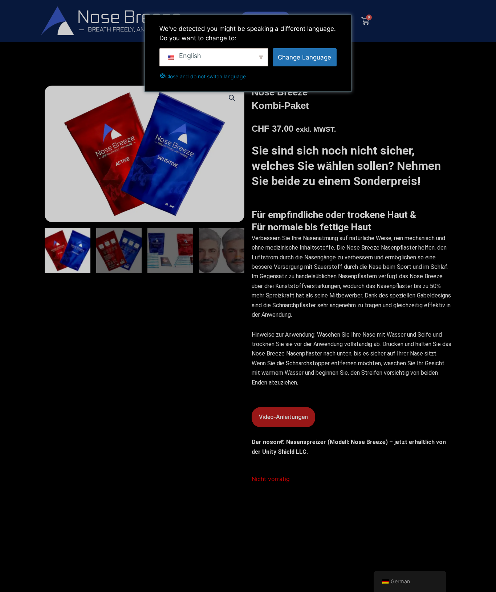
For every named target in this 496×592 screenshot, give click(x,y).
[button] (232, 97)
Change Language (304, 57)
